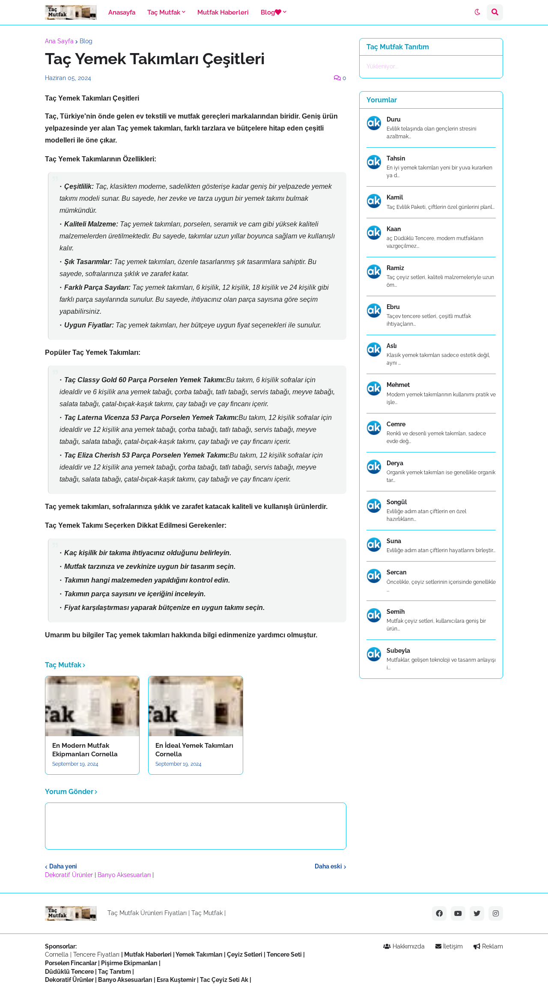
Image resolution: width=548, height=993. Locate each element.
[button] (477, 12)
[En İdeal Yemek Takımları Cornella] (195, 706)
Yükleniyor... (382, 66)
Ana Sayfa (59, 41)
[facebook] (439, 913)
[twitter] (477, 913)
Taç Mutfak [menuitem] (163, 12)
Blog (86, 41)
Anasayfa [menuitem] (121, 12)
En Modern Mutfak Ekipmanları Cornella (85, 750)
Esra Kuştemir (176, 979)
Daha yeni (63, 866)
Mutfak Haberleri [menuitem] (223, 12)
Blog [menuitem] (268, 12)
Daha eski (328, 866)
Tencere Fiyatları (96, 954)
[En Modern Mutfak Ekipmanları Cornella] (92, 706)
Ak (244, 979)
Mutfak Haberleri (148, 954)
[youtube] (458, 913)
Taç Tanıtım (114, 971)
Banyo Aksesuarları (125, 874)
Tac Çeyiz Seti (220, 979)
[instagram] (495, 913)
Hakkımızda (408, 946)
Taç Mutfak (207, 913)
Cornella (56, 954)
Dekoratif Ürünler (70, 874)
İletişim (452, 946)
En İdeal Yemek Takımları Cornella (194, 750)
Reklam (491, 946)
